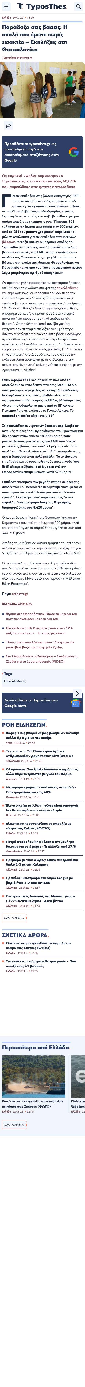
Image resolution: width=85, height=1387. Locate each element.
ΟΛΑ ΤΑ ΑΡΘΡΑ (14, 918)
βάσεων (8, 242)
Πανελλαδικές (15, 681)
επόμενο (77, 693)
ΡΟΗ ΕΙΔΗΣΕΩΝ (23, 725)
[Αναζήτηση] (78, 6)
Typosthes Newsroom (17, 58)
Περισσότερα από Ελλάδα (35, 1048)
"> (31, 152)
